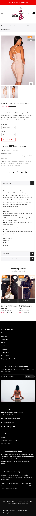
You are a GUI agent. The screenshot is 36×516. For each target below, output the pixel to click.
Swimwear (4, 339)
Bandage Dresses (13, 26)
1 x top (7, 161)
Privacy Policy (6, 443)
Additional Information (10, 259)
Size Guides (5, 352)
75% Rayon (18, 163)
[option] (18, 60)
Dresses (4, 336)
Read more (9, 301)
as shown (6, 128)
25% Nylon (23, 161)
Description (7, 183)
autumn (3, 165)
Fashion (3, 342)
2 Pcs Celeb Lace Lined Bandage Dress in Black (9, 306)
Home (3, 26)
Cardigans (17, 165)
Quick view (15, 277)
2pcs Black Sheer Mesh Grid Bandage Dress (25, 306)
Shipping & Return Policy (9, 359)
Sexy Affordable (12, 150)
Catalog (4, 346)
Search (3, 437)
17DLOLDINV (15, 161)
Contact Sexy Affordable (12, 418)
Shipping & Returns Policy (10, 440)
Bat (8, 165)
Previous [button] (5, 61)
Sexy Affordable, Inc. (21, 503)
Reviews (6, 253)
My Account (5, 355)
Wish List (4, 349)
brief (11, 165)
